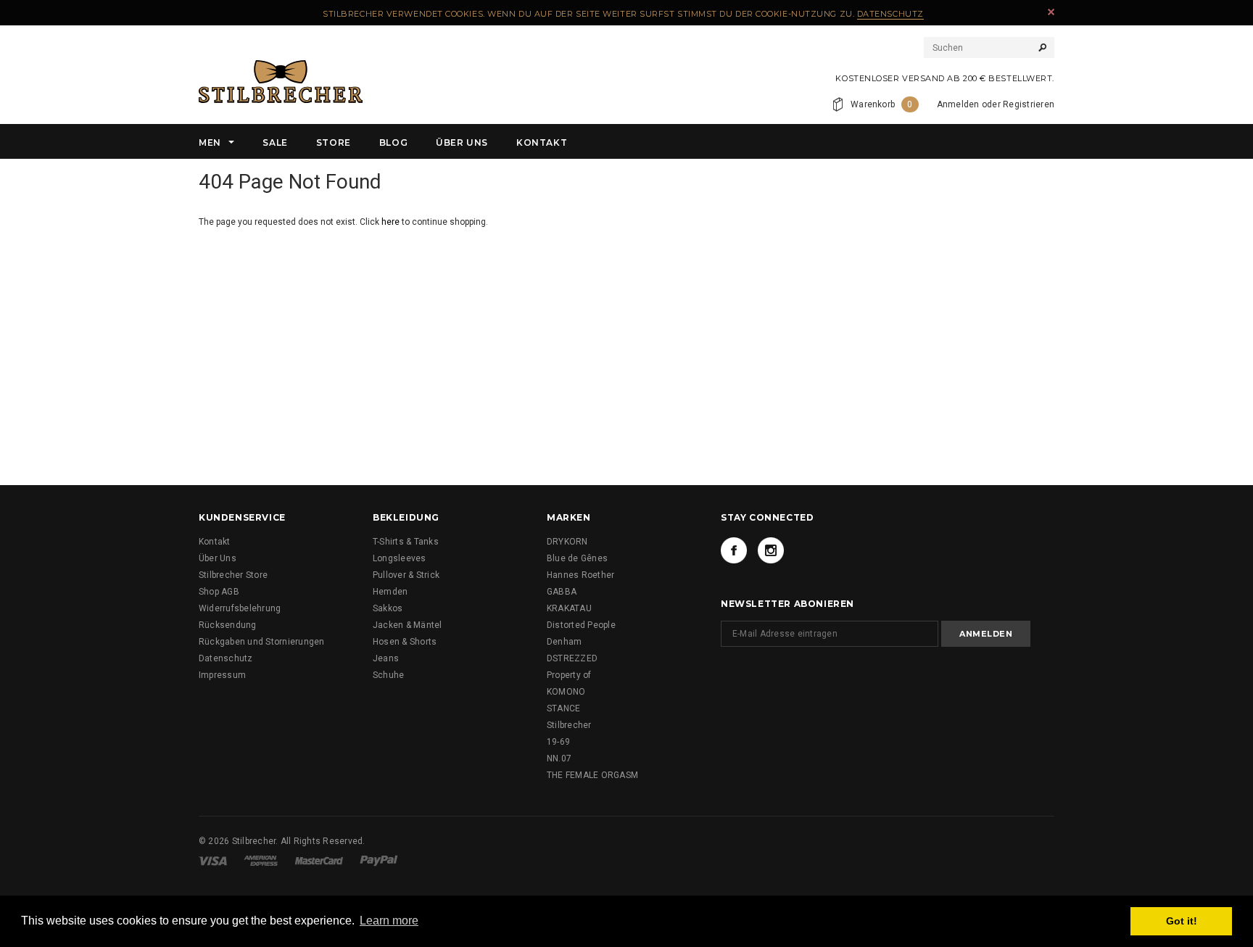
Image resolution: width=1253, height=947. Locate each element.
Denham (564, 642)
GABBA (561, 592)
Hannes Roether (580, 575)
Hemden (390, 592)
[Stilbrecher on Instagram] (771, 550)
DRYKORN (567, 542)
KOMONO (566, 692)
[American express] (261, 860)
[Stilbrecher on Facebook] (734, 550)
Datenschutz (890, 14)
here (390, 222)
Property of (569, 675)
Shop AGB (219, 592)
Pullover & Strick (406, 575)
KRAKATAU (569, 608)
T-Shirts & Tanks (406, 542)
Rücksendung (228, 625)
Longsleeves (399, 558)
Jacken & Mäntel (407, 625)
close (1051, 12)
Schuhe (388, 675)
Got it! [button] (1181, 921)
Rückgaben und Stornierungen (261, 642)
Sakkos (387, 608)
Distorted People (581, 625)
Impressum (222, 675)
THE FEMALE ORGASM (592, 775)
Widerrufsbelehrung (240, 608)
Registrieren (1028, 104)
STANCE (563, 708)
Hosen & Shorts (405, 642)
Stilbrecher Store (233, 575)
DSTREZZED (572, 658)
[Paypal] (379, 860)
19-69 (558, 742)
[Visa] (213, 860)
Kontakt (215, 542)
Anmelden (958, 104)
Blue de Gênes (577, 558)
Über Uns (217, 558)
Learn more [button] (389, 920)
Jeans (386, 658)
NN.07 (559, 758)
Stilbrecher (569, 725)
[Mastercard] (319, 860)
